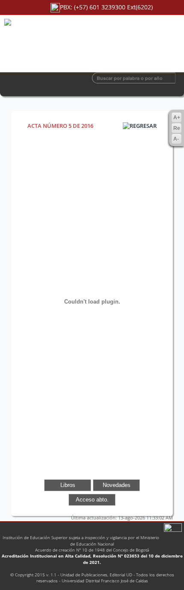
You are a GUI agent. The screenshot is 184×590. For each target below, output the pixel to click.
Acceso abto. (92, 499)
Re (176, 128)
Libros (67, 485)
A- (176, 139)
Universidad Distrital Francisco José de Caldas (105, 581)
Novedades (117, 485)
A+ (176, 118)
